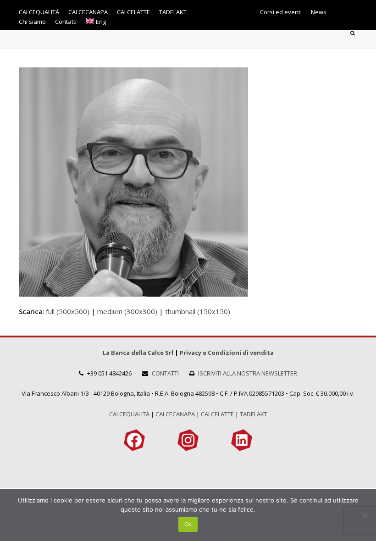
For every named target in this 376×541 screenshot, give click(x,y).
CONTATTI (165, 373)
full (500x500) (67, 311)
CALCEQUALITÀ (129, 414)
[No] (364, 514)
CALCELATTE (217, 414)
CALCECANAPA (175, 414)
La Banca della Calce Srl (138, 352)
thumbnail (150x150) (197, 311)
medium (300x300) (127, 311)
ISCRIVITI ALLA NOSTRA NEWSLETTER (247, 373)
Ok (188, 524)
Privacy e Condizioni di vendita (227, 352)
